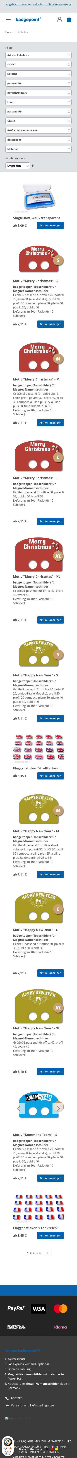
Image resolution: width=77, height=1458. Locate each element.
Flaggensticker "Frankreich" (35, 1228)
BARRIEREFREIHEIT (56, 1447)
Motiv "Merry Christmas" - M (36, 379)
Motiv (11, 64)
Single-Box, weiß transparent (36, 218)
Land (10, 102)
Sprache (12, 73)
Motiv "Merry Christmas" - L (35, 478)
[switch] (8, 1453)
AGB (30, 1441)
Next (57, 1108)
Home (9, 32)
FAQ (23, 1441)
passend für (14, 83)
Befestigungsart (17, 92)
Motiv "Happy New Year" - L (35, 930)
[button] (38, 107)
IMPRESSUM (42, 1441)
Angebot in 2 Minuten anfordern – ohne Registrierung (38, 4)
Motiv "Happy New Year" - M (36, 831)
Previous (19, 1108)
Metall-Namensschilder (42, 1384)
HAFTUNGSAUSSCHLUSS (24, 1447)
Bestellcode (14, 139)
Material (12, 149)
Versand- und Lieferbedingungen (33, 1405)
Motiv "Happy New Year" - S (35, 675)
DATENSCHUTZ (61, 1441)
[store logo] (30, 19)
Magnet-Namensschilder (25, 1374)
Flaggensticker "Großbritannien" (39, 768)
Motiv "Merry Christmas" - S (35, 281)
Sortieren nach (15, 158)
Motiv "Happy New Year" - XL (36, 1028)
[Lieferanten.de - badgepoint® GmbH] (18, 1418)
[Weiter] (47, 1253)
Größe (11, 121)
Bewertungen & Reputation (38, 1452)
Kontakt (16, 1398)
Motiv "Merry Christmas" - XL (36, 576)
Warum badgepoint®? (23, 1350)
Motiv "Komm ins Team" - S (35, 1134)
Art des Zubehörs (18, 55)
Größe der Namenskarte (22, 130)
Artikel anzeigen (51, 225)
